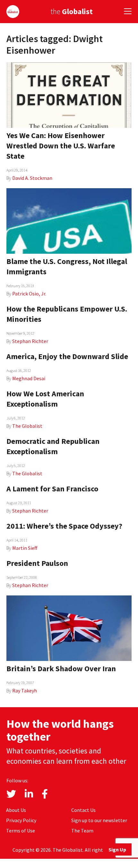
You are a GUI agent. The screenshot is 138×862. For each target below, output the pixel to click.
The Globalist (27, 426)
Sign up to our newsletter (99, 820)
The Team (82, 830)
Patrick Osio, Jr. (29, 293)
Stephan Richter (30, 341)
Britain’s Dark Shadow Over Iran (61, 668)
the (71, 11)
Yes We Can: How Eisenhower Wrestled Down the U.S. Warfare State (60, 145)
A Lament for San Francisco (52, 489)
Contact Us (83, 810)
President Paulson (37, 563)
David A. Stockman (32, 178)
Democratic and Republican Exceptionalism (52, 446)
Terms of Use (20, 830)
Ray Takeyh (24, 690)
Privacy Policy (21, 820)
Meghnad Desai (28, 378)
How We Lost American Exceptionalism (45, 399)
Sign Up (117, 849)
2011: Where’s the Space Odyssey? (64, 526)
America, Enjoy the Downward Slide (67, 356)
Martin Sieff (24, 548)
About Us (16, 810)
